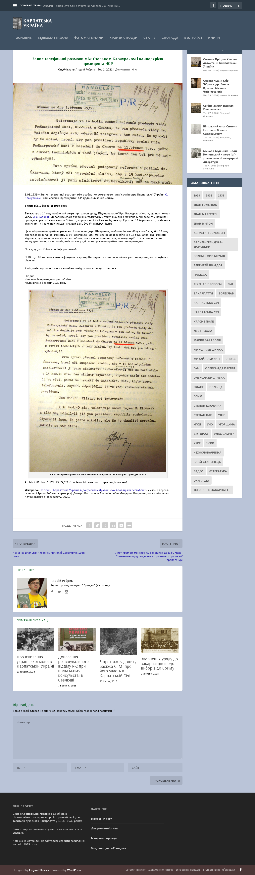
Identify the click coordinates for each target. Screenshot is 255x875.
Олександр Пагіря (220, 368)
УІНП (222, 415)
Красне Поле (204, 321)
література (218, 471)
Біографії (193, 38)
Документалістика (104, 828)
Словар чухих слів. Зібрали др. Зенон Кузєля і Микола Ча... (82, 5)
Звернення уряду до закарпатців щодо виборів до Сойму (159, 663)
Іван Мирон (203, 223)
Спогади (170, 38)
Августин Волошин (209, 233)
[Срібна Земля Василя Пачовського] (196, 108)
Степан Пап (203, 415)
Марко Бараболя (207, 340)
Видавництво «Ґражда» (108, 848)
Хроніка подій (123, 38)
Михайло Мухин (207, 359)
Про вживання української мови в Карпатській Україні (35, 661)
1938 (209, 195)
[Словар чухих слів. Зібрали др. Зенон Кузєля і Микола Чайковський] (196, 83)
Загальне (208, 168)
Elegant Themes (39, 870)
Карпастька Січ (206, 302)
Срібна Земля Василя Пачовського (218, 107)
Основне (23, 38)
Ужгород (201, 433)
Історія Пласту (101, 818)
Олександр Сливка (209, 377)
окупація (201, 480)
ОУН (196, 368)
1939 (221, 195)
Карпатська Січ (206, 312)
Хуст (197, 443)
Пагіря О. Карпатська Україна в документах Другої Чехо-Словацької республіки (93, 490)
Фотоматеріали (89, 38)
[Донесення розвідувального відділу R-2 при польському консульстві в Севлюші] (77, 639)
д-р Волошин (41, 216)
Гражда (200, 274)
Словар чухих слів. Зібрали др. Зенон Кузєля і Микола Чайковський (216, 86)
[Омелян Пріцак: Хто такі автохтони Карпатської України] (196, 62)
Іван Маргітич (205, 214)
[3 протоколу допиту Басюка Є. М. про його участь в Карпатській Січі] (118, 641)
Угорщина (227, 424)
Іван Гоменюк (205, 204)
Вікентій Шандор (208, 265)
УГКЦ (197, 424)
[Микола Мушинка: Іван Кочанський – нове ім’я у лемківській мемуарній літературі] (196, 153)
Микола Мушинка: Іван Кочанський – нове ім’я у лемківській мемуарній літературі (220, 156)
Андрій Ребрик (85, 69)
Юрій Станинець (207, 461)
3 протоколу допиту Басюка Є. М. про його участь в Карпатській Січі (118, 668)
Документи (122, 69)
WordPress (74, 870)
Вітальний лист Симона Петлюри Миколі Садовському (220, 130)
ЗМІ (230, 284)
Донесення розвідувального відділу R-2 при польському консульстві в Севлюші (73, 668)
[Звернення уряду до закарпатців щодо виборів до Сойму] (159, 640)
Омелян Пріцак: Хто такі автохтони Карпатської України (220, 62)
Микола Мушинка (208, 349)
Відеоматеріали (52, 38)
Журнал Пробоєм (208, 284)
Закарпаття (203, 293)
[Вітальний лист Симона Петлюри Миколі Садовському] (196, 129)
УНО (210, 424)
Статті (149, 38)
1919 (197, 195)
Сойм (198, 396)
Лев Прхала (203, 330)
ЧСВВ (210, 443)
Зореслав (226, 293)
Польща (216, 387)
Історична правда (104, 838)
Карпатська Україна (36, 813)
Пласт (199, 387)
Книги (214, 38)
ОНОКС (230, 359)
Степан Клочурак (208, 405)
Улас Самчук (224, 433)
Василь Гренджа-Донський (208, 244)
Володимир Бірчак (209, 256)
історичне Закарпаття (212, 490)
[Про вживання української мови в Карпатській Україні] (35, 639)
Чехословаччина (207, 452)
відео (198, 471)
